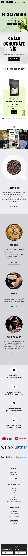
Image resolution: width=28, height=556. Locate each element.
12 (23, 118)
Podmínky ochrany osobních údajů (14, 501)
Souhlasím (20, 553)
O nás (14, 493)
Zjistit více (14, 262)
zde (20, 549)
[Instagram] (16, 478)
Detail (14, 112)
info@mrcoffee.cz (18, 2)
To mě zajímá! (14, 206)
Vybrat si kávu (14, 59)
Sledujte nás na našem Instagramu (14, 129)
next (26, 84)
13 (25, 118)
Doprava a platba (13, 490)
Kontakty (14, 488)
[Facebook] (12, 478)
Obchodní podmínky (14, 499)
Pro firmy (14, 495)
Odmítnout (7, 553)
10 (19, 118)
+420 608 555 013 (16, 2)
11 (21, 118)
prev (2, 84)
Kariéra (14, 497)
